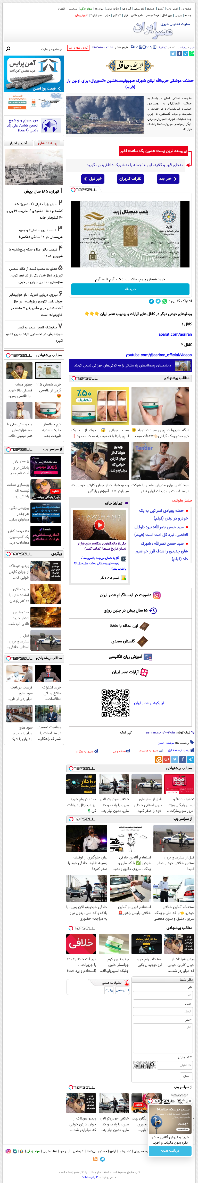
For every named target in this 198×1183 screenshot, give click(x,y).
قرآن (126, 15)
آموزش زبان (81, 15)
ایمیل (188, 1003)
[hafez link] (130, 66)
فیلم (107, 15)
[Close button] (190, 1101)
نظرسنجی (139, 9)
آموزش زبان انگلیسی (125, 657)
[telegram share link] (185, 53)
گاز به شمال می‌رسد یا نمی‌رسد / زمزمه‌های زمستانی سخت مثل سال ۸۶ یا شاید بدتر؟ (100, 563)
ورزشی (178, 15)
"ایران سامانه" (90, 1177)
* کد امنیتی (185, 1057)
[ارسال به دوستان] (136, 47)
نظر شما (186, 980)
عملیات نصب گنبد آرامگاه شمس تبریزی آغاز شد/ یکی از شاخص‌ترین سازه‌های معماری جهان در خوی (36, 275)
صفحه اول (186, 9)
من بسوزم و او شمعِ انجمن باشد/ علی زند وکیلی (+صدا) (22, 125)
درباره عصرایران (143, 1151)
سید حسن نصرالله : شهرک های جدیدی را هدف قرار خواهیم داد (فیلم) (162, 551)
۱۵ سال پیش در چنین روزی (126, 610)
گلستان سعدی (123, 641)
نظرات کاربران (130, 179)
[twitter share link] (173, 53)
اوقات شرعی (112, 9)
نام (190, 987)
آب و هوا (126, 9)
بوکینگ (109, 990)
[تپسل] (73, 189)
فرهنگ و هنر (152, 15)
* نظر (188, 1020)
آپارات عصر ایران (125, 672)
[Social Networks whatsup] (165, 301)
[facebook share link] (179, 53)
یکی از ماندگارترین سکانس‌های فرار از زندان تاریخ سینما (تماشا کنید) (102, 546)
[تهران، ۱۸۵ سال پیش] (34, 167)
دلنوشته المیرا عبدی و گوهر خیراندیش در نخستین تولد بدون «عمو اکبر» (34, 334)
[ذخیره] (140, 47)
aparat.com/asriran (175, 335)
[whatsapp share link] (191, 53)
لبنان (161, 743)
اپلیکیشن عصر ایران (149, 703)
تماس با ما (172, 9)
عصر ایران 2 (96, 15)
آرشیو (160, 9)
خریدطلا (130, 289)
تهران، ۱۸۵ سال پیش (41, 191)
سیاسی (73, 9)
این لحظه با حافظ (124, 626)
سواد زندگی (86, 9)
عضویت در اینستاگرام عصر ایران (125, 595)
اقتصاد (61, 9)
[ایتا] (158, 759)
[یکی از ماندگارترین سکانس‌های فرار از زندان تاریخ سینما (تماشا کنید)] (100, 525)
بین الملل (167, 15)
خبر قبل (95, 179)
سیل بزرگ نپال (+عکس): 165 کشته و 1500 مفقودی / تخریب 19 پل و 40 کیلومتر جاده (34, 211)
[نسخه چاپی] (132, 47)
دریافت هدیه (170, 1151)
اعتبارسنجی (122, 990)
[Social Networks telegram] (151, 301)
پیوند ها (99, 9)
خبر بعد (165, 179)
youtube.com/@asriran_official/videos (159, 355)
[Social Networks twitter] (158, 301)
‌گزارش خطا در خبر (78, 48)
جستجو (151, 9)
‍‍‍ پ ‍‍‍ (150, 46)
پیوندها (91, 1151)
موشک (170, 743)
